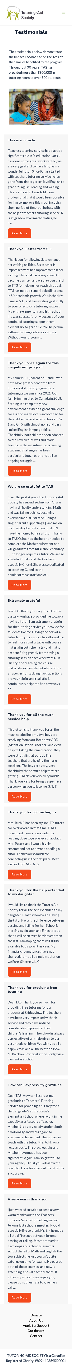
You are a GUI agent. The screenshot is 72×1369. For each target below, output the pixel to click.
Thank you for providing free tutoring (32, 989)
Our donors (36, 1330)
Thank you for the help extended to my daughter (36, 892)
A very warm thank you (27, 1199)
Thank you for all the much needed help (31, 716)
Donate (36, 1315)
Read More (19, 233)
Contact (36, 1336)
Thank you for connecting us (32, 812)
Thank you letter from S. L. (30, 249)
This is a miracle (21, 140)
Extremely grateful (24, 600)
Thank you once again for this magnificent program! (33, 365)
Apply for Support (36, 1325)
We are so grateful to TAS (30, 486)
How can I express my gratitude (35, 1085)
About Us (36, 1320)
